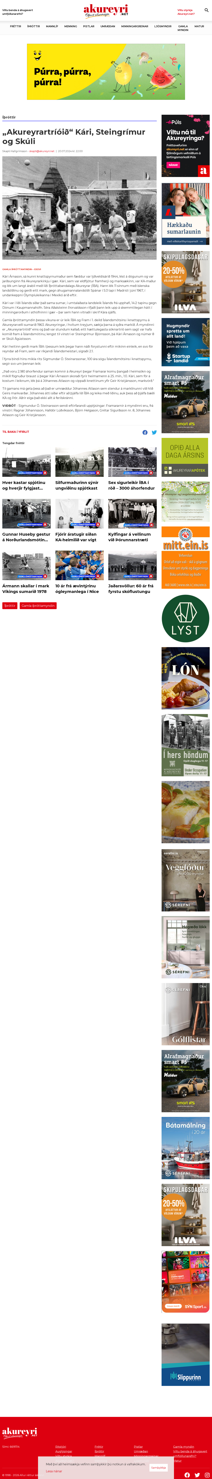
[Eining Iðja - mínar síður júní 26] (186, 558)
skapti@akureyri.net (41, 151)
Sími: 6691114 (11, 1446)
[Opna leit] (207, 10)
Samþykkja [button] (158, 1467)
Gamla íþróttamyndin (38, 606)
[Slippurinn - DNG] (186, 1355)
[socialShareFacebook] (144, 433)
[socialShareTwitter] (154, 433)
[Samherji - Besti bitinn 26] (186, 812)
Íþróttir (9, 606)
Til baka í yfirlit (15, 432)
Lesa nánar (54, 1471)
